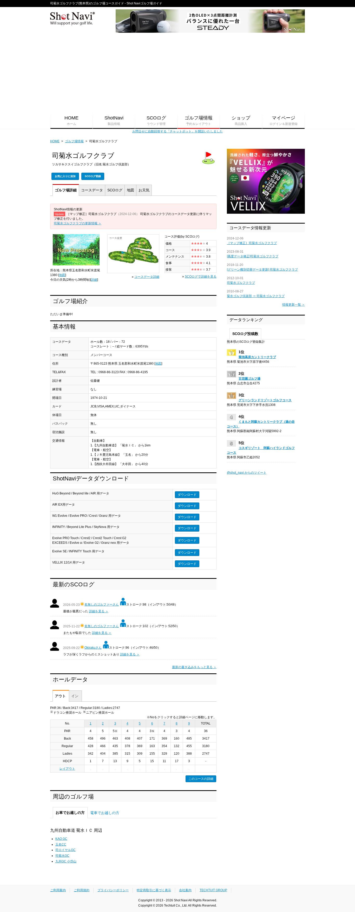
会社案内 (185, 890)
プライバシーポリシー (113, 890)
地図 (130, 190)
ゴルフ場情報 (199, 120)
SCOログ (156, 120)
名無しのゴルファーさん (101, 604)
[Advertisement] (177, 73)
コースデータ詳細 (146, 277)
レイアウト (67, 768)
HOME (71, 120)
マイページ (283, 120)
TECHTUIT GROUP (213, 890)
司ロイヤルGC (65, 850)
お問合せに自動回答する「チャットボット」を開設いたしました (177, 131)
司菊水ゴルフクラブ (241, 283)
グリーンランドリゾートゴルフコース (265, 400)
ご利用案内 (58, 890)
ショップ (241, 120)
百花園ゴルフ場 (249, 378)
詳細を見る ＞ (98, 611)
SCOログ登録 (93, 176)
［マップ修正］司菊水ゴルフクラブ (252, 243)
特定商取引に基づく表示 (154, 890)
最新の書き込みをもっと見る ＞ (194, 667)
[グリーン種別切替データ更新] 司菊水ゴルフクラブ (262, 269)
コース (92, 190)
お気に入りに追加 (65, 176)
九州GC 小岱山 (65, 861)
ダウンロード (187, 495)
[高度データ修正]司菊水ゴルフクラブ (252, 256)
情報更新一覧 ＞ (293, 304)
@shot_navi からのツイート (246, 472)
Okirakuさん (93, 647)
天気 (144, 190)
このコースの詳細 (200, 779)
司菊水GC (62, 855)
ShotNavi (113, 120)
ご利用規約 (81, 890)
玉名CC (60, 844)
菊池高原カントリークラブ (257, 357)
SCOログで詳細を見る (200, 276)
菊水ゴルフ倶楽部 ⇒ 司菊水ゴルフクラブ (256, 296)
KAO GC (61, 839)
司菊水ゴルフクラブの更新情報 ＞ (77, 223)
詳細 (66, 190)
